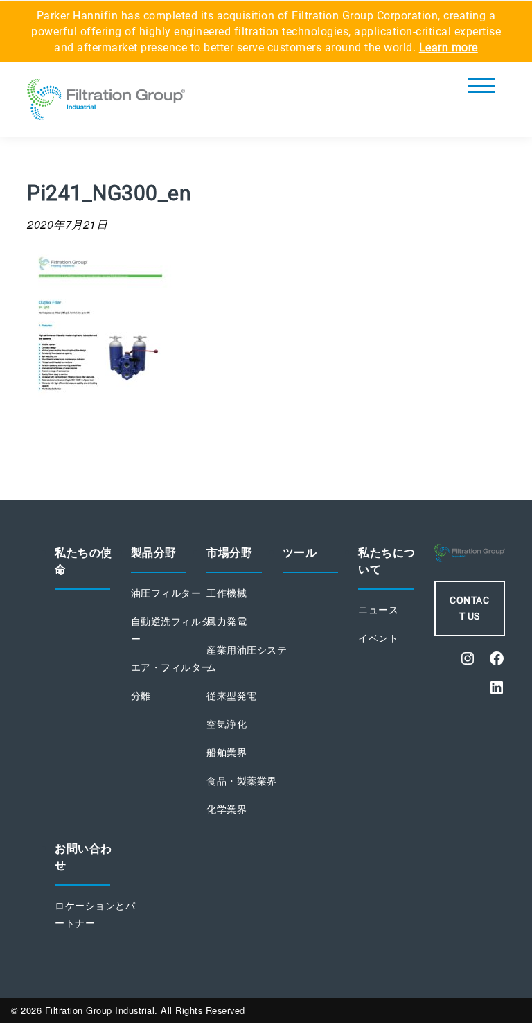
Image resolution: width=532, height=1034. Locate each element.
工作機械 (226, 593)
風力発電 (226, 621)
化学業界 (226, 809)
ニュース (378, 609)
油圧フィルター (166, 593)
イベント (378, 638)
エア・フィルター (171, 667)
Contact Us (469, 608)
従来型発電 (231, 695)
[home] (106, 103)
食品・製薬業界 (241, 781)
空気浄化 (226, 724)
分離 (141, 695)
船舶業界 (226, 752)
